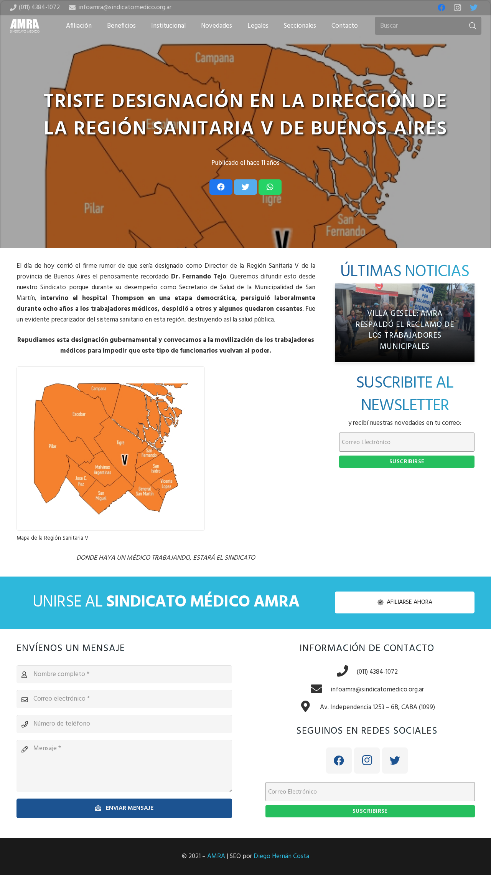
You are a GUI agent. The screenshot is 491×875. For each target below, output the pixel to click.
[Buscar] (472, 26)
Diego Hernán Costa (281, 856)
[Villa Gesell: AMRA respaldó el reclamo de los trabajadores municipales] (405, 322)
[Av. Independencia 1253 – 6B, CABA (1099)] (309, 707)
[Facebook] (441, 7)
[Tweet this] (245, 187)
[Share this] (220, 187)
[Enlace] (25, 26)
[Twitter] (473, 7)
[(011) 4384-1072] (346, 672)
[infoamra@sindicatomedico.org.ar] (320, 690)
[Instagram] (457, 7)
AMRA (216, 856)
